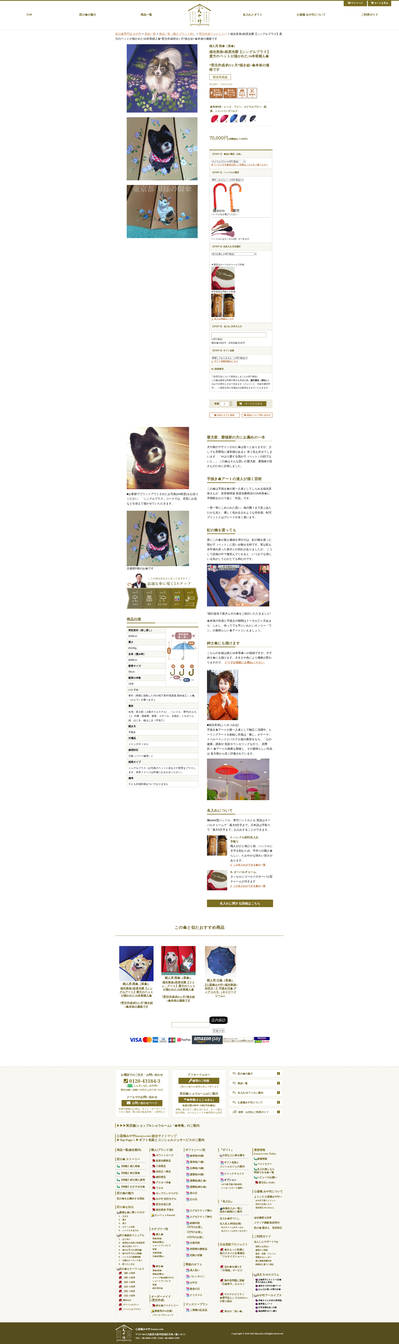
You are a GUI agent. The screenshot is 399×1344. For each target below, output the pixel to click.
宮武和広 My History (264, 1208)
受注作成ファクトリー (213, 33)
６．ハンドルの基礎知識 (129, 1257)
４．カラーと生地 (126, 1227)
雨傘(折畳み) (158, 1242)
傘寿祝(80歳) (197, 1155)
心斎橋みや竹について (250, 1102)
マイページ (356, 3)
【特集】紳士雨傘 (130, 1173)
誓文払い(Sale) (267, 1182)
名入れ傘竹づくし (230, 1218)
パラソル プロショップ (163, 1315)
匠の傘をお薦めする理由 (130, 1198)
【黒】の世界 (129, 1291)
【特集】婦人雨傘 (130, 1166)
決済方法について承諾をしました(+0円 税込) (235, 376)
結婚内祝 (195, 1223)
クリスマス (196, 1295)
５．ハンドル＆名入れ (128, 1230)
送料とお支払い (262, 1246)
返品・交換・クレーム (265, 1253)
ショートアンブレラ (162, 1245)
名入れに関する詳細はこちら (240, 903)
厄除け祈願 (196, 1255)
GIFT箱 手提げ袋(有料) (231, 1184)
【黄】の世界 (129, 1277)
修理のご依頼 (200, 1080)
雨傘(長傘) (157, 1238)
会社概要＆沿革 (263, 1217)
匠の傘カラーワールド (131, 1269)
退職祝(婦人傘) (198, 1180)
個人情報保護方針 (263, 1261)
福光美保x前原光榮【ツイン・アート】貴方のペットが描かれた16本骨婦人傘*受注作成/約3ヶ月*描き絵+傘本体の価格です (178, 989)
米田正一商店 (163, 1171)
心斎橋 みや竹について (311, 14)
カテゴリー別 (159, 1228)
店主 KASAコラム (268, 1274)
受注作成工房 (163, 1204)
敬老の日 (195, 1288)
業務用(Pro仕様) (163, 1311)
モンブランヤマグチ (167, 1193)
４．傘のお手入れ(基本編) (130, 1250)
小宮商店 (161, 1166)
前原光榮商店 (163, 1160)
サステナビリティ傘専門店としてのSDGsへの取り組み (234, 1297)
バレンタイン (197, 1276)
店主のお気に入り (263, 1204)
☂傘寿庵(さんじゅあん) (199, 1099)
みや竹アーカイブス (269, 1295)
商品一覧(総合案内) (129, 1149)
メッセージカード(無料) (232, 1188)
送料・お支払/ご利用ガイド (253, 1112)
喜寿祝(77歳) (197, 1162)
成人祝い (195, 1270)
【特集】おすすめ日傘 (132, 1186)
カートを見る (381, 3)
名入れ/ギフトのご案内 (250, 1092)
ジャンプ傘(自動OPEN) (163, 1277)
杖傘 (155, 1249)
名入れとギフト (252, 14)
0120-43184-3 (144, 1081)
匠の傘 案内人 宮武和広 (268, 1227)
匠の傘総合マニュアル (131, 1235)
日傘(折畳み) (158, 1256)
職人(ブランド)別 (162, 1149)
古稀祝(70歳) (197, 1168)
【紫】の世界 (129, 1273)
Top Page (126, 1140)
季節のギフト (193, 1264)
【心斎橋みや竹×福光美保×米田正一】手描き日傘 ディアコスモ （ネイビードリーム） (221, 988)
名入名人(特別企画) (230, 1223)
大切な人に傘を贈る (233, 1155)
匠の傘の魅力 (87, 14)
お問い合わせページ (144, 1103)
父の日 (193, 1199)
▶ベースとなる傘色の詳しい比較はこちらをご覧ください (239, 164)
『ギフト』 (227, 1149)
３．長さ (122, 1223)
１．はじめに (124, 1239)
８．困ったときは (126, 1264)
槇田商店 (161, 1177)
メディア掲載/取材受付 (267, 1222)
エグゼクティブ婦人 (201, 1210)
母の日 (193, 1193)
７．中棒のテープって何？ (130, 1260)
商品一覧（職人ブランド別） (177, 33)
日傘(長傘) (157, 1253)
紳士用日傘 (158, 1288)
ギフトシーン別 (195, 1149)
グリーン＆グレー (131, 1305)
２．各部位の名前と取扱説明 (131, 1243)
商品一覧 (146, 14)
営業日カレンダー (263, 1257)
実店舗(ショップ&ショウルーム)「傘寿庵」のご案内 (163, 1125)
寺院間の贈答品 (198, 1249)
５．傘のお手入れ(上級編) (130, 1253)
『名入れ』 (227, 1201)
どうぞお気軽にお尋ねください (244, 662)
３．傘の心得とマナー (128, 1246)
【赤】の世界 (129, 1286)
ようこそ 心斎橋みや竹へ (268, 1196)
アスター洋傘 (163, 1182)
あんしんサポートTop (266, 1241)
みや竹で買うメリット (265, 1200)
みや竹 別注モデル (166, 1198)
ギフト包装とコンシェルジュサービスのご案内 (171, 1140)
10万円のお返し (195, 1237)
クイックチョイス (234, 1173)
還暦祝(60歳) (197, 1174)
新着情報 (262, 1158)
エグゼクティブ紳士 (201, 1216)
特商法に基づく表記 (264, 1264)
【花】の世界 (129, 1295)
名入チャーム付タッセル (232, 1227)
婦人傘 (159, 1234)
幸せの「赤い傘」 (234, 1311)
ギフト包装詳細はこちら (226, 361)
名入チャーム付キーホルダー (234, 1231)
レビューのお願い (267, 1177)
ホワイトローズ (164, 1155)
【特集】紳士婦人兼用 (132, 1179)
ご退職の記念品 (198, 1310)
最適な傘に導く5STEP (131, 1212)
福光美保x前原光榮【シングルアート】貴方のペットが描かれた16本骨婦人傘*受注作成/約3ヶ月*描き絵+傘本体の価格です (136, 995)
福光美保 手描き (165, 1209)
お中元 (193, 1282)
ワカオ (159, 1188)
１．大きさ (123, 1216)
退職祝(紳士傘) (198, 1186)
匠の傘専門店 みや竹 (128, 33)
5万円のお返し (195, 1232)
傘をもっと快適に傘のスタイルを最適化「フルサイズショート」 (233, 1253)
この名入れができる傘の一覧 (249, 865)
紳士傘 (159, 1266)
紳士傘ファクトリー (167, 1305)
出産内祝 (195, 1242)
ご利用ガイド (369, 14)
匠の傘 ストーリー (128, 1159)
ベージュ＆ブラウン (132, 1309)
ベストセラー (264, 1164)
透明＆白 (127, 1300)
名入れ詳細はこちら (224, 318)
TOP (29, 14)
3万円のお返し (195, 1227)
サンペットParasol (164, 1215)
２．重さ (122, 1220)
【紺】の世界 (129, 1282)
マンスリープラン (196, 1304)
